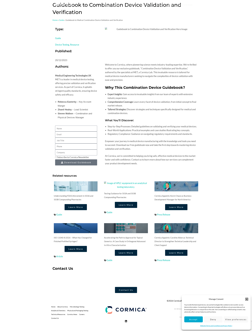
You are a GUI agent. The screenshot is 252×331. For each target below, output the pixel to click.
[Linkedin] (126, 321)
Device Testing (62, 44)
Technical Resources (58, 314)
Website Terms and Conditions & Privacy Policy (216, 326)
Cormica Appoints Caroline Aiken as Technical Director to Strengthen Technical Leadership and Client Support (175, 241)
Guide (61, 20)
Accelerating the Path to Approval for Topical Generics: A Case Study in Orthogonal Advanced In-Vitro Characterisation (124, 241)
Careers (82, 314)
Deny (213, 319)
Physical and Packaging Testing (77, 311)
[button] (246, 299)
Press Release (163, 214)
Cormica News (72, 314)
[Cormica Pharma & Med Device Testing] (190, 299)
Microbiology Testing (77, 307)
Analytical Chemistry (58, 311)
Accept (193, 319)
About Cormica (62, 307)
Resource (74, 44)
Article (59, 256)
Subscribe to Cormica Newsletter (73, 157)
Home (54, 20)
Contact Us (55, 318)
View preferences (236, 319)
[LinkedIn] (203, 5)
